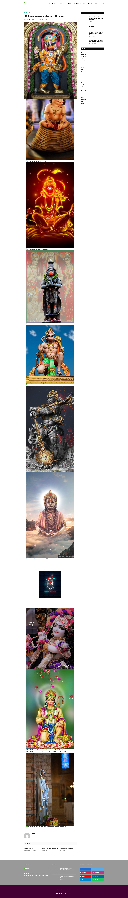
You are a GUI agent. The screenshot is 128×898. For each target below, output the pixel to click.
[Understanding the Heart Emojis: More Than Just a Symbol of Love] (84, 42)
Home (44, 3)
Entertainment (77, 3)
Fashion (84, 3)
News (49, 3)
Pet (81, 88)
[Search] (103, 3)
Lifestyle (90, 3)
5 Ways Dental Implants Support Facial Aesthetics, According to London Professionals (96, 33)
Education (83, 63)
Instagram (83, 80)
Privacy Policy (67, 890)
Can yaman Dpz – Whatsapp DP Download (67, 849)
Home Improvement (85, 78)
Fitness (82, 71)
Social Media (69, 3)
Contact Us (60, 890)
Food (82, 73)
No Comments (41, 19)
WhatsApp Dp (29, 9)
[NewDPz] (31, 3)
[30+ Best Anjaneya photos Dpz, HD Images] (50, 39)
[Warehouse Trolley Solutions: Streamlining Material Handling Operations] (84, 18)
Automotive (83, 54)
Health (82, 75)
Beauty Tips (83, 56)
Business (54, 3)
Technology (61, 3)
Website (82, 103)
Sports (82, 97)
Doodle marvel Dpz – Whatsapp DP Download (50, 849)
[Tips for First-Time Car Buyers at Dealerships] (84, 26)
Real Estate (83, 92)
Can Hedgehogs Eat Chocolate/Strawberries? (30, 849)
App (81, 52)
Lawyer (82, 82)
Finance (82, 69)
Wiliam (29, 19)
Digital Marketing (84, 60)
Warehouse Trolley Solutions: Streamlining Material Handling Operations (96, 18)
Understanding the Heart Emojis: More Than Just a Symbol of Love (96, 41)
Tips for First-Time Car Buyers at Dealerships (96, 25)
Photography (83, 90)
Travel (96, 3)
